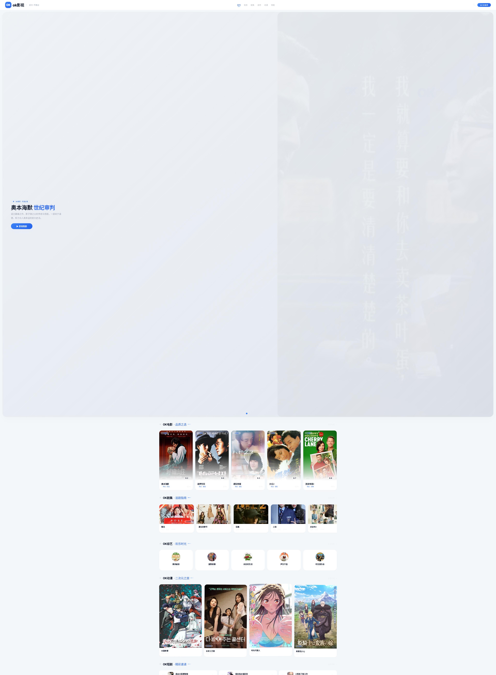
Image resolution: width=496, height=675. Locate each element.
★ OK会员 (484, 5)
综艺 (259, 5)
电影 (246, 5)
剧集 (252, 5)
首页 (239, 5)
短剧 (273, 5)
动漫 (266, 5)
